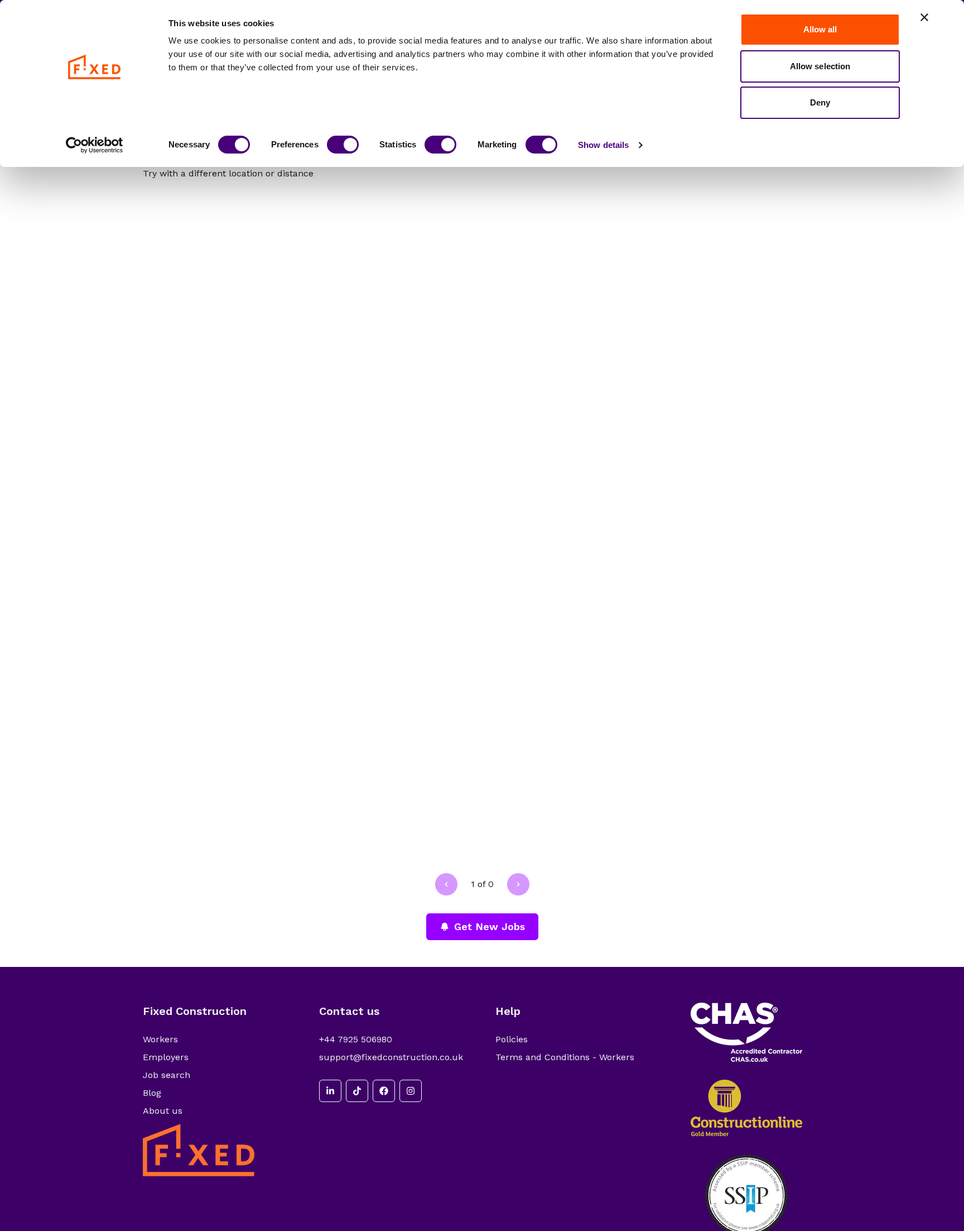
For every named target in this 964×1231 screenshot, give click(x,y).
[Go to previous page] (446, 884)
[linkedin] (330, 1091)
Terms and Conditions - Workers (564, 1057)
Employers (166, 1057)
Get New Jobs (489, 926)
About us (162, 1110)
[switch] (343, 145)
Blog (152, 1093)
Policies (511, 1039)
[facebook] (384, 1091)
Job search (166, 1075)
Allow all (820, 29)
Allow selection (820, 66)
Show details (603, 145)
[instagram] (410, 1091)
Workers (160, 1039)
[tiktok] (357, 1091)
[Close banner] (924, 17)
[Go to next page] (518, 884)
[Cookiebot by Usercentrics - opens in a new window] (94, 145)
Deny (820, 102)
